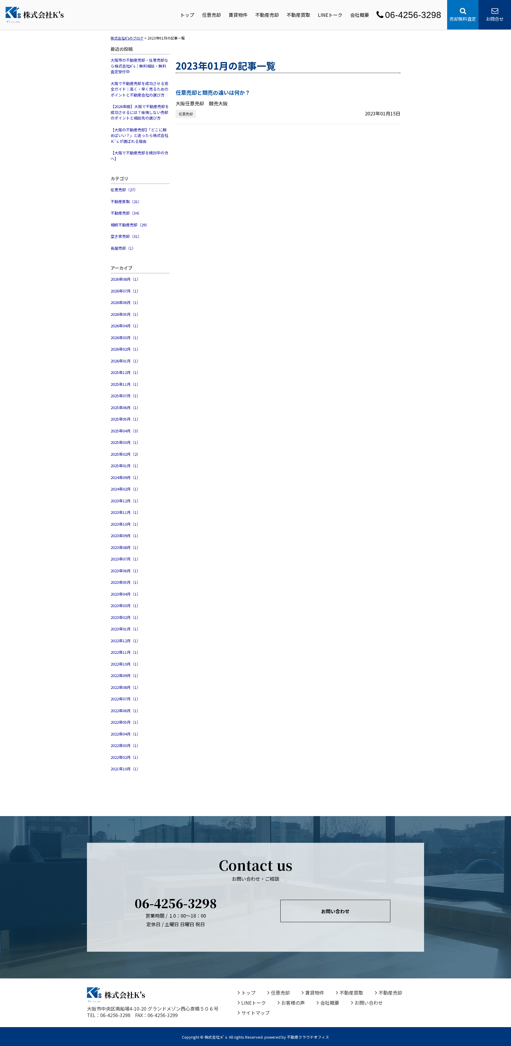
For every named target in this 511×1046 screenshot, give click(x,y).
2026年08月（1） (125, 279)
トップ (187, 14)
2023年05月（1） (125, 582)
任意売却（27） (124, 189)
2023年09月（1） (125, 535)
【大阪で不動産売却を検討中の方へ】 (139, 155)
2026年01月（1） (125, 361)
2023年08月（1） (125, 547)
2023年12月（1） (125, 501)
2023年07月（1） (125, 559)
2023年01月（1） (125, 629)
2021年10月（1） (125, 769)
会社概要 (359, 14)
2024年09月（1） (125, 477)
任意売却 (211, 14)
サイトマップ (255, 1012)
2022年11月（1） (125, 652)
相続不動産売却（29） (130, 225)
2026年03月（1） (125, 337)
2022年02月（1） (125, 757)
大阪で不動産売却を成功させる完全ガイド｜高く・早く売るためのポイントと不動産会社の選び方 (139, 89)
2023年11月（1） (125, 512)
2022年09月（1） (125, 675)
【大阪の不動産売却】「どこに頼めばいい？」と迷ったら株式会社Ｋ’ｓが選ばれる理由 (139, 135)
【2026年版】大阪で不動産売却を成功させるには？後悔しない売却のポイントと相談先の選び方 (140, 112)
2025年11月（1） (125, 384)
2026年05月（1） (125, 314)
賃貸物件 (238, 14)
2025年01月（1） (125, 465)
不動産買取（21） (126, 201)
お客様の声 (293, 1002)
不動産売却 (267, 14)
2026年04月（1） (125, 325)
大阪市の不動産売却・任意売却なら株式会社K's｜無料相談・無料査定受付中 (139, 65)
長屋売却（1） (123, 248)
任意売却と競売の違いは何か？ (213, 92)
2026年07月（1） (125, 291)
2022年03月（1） (125, 745)
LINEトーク (330, 14)
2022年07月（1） (125, 699)
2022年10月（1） (125, 664)
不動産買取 (298, 14)
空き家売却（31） (126, 236)
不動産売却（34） (126, 213)
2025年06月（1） (125, 407)
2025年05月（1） (125, 419)
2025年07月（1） (125, 395)
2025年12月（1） (125, 372)
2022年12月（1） (125, 640)
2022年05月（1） (125, 722)
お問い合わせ (335, 910)
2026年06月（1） (125, 302)
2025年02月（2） (125, 454)
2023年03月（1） (125, 605)
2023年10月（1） (125, 524)
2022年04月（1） (125, 734)
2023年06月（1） (125, 570)
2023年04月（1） (125, 594)
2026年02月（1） (125, 349)
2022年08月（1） (125, 687)
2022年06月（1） (125, 710)
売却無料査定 (462, 19)
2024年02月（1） (125, 489)
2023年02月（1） (125, 617)
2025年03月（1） (125, 442)
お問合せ (495, 19)
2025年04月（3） (125, 431)
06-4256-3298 (413, 15)
